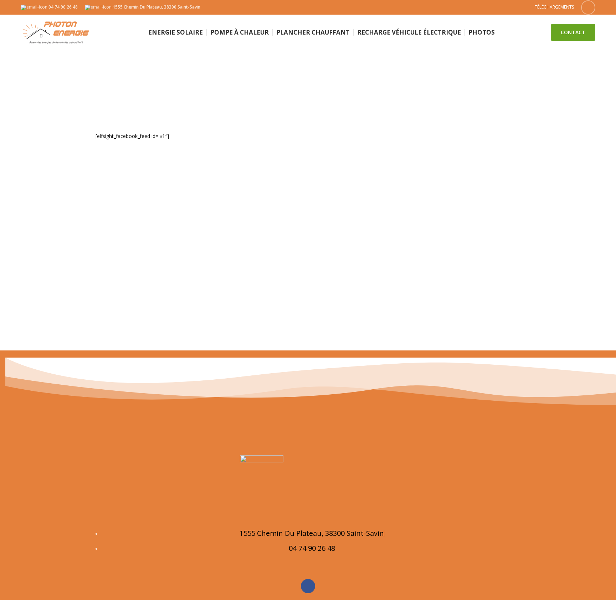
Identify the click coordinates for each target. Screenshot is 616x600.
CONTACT (573, 32)
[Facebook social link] (588, 7)
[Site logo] (56, 32)
